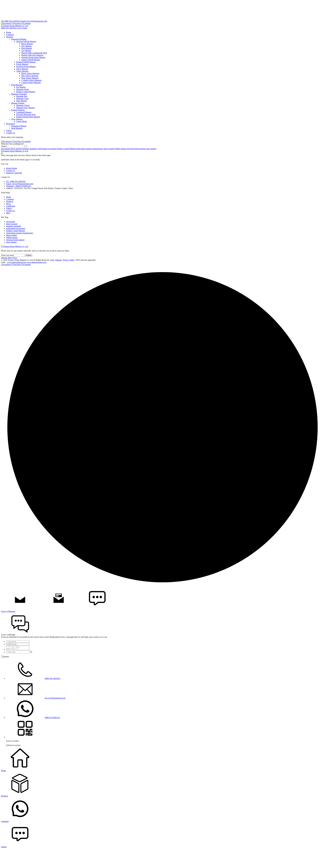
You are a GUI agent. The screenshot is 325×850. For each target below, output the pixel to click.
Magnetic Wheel (22, 105)
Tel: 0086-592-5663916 (10, 21)
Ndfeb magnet (120, 149)
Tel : (16, 181)
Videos (9, 130)
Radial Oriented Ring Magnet (28, 117)
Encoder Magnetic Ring (25, 114)
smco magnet (151, 149)
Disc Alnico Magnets (29, 76)
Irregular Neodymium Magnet (33, 57)
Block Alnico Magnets (30, 73)
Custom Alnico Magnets (31, 82)
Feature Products (18, 110)
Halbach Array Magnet (25, 108)
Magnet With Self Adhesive (32, 55)
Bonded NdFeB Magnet (26, 62)
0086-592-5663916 (9, 28)
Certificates (10, 206)
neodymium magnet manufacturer (89, 149)
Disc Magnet (26, 46)
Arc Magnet (26, 50)
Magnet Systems (17, 103)
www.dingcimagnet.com (36, 262)
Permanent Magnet (18, 39)
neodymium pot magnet (46, 149)
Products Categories (14, 173)
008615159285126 (52, 717)
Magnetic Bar (21, 96)
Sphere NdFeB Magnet (30, 60)
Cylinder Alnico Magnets (31, 80)
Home (8, 32)
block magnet (109, 149)
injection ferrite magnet (136, 149)
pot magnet (5, 149)
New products (16, 119)
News (8, 204)
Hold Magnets (17, 85)
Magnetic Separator (19, 94)
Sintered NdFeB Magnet (26, 41)
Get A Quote (22, 28)
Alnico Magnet (22, 71)
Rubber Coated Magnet (25, 92)
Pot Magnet (21, 87)
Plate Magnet (21, 101)
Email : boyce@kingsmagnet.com (19, 184)
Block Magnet (27, 44)
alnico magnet (16, 149)
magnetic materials (29, 149)
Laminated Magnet (23, 112)
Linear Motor (21, 121)
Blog (8, 213)
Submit (28, 255)
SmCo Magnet (22, 69)
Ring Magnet (26, 48)
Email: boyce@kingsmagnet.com (34, 21)
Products (9, 37)
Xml (52, 260)
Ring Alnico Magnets (29, 78)
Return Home (11, 168)
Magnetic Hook (22, 89)
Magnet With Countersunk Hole (34, 53)
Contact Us (10, 133)
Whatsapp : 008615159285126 (18, 186)
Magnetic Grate (22, 98)
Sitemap (4, 258)
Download (10, 124)
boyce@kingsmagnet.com (55, 698)
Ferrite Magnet (22, 64)
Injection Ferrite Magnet (26, 66)
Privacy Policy (69, 260)
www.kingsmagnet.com (16, 262)
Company (10, 35)
